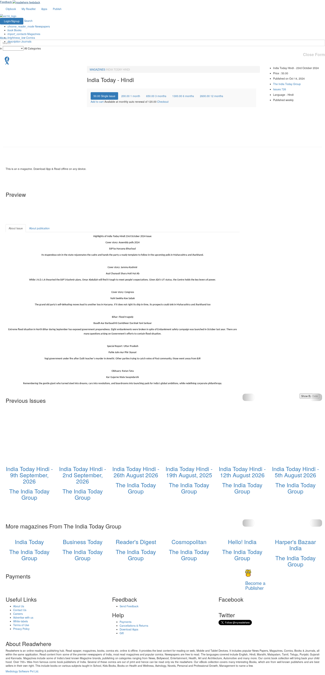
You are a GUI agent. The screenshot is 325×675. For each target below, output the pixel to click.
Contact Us (19, 610)
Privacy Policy (21, 629)
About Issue (16, 228)
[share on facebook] (162, 58)
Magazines (24, 34)
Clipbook (11, 9)
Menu (3, 38)
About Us (18, 606)
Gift (122, 633)
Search (28, 21)
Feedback (6, 2)
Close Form (314, 54)
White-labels (20, 621)
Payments (125, 622)
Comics (21, 38)
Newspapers (29, 26)
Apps (44, 9)
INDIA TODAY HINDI (118, 69)
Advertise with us (23, 617)
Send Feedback (129, 606)
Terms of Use (21, 625)
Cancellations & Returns (134, 625)
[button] (316, 397)
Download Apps (129, 629)
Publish (57, 9)
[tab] (104, 96)
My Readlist (29, 9)
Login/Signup (12, 21)
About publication (39, 228)
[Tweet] (162, 62)
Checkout (163, 101)
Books (14, 30)
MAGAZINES (97, 69)
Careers (18, 614)
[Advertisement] (273, 247)
